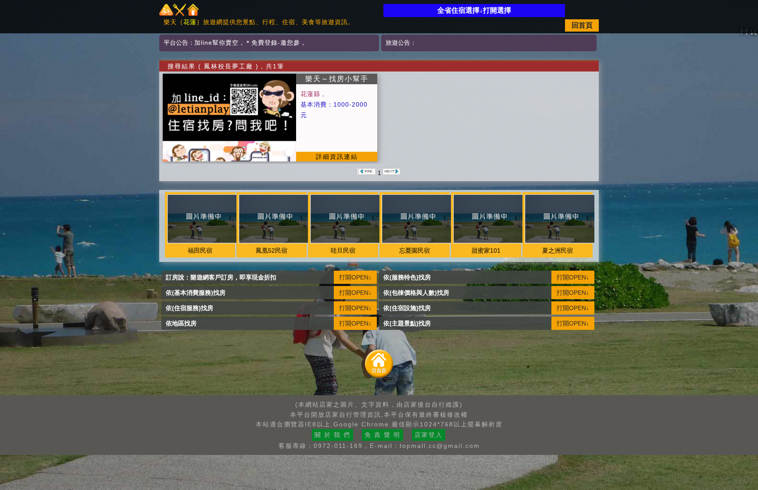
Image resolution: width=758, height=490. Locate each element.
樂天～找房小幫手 (336, 78)
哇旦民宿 (343, 250)
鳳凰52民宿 (271, 250)
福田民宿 (200, 250)
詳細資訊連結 (337, 156)
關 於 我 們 (332, 434)
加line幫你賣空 (216, 42)
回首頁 (582, 25)
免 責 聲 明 (382, 434)
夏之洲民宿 (557, 250)
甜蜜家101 (486, 250)
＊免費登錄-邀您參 (272, 42)
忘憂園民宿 (414, 250)
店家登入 (429, 434)
